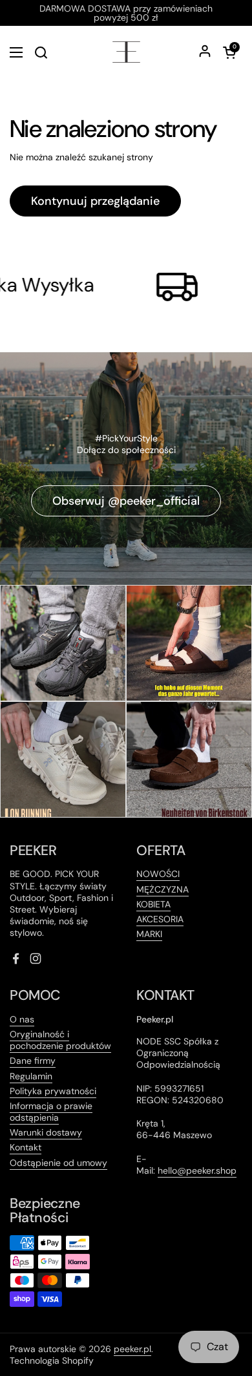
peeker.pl (132, 1349)
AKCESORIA (160, 919)
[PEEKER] (126, 52)
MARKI (149, 934)
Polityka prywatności (53, 1091)
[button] (229, 52)
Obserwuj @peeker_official (126, 501)
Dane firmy (33, 1060)
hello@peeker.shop (197, 1170)
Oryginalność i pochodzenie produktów (60, 1040)
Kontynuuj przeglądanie (95, 201)
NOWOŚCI (158, 874)
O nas (22, 1019)
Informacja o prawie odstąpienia (51, 1111)
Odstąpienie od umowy (58, 1163)
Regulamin (31, 1076)
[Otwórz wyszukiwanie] (41, 52)
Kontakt (25, 1147)
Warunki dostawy (46, 1132)
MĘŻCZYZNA (162, 889)
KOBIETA (153, 904)
